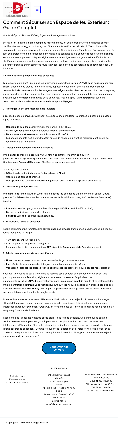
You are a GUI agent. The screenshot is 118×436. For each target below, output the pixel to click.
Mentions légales (17, 379)
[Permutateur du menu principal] (37, 9)
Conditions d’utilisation (17, 382)
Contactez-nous (17, 376)
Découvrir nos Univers (59, 348)
